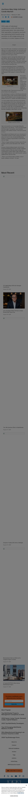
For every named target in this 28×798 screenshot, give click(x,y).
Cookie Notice (20, 793)
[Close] (26, 785)
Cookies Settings (14, 795)
